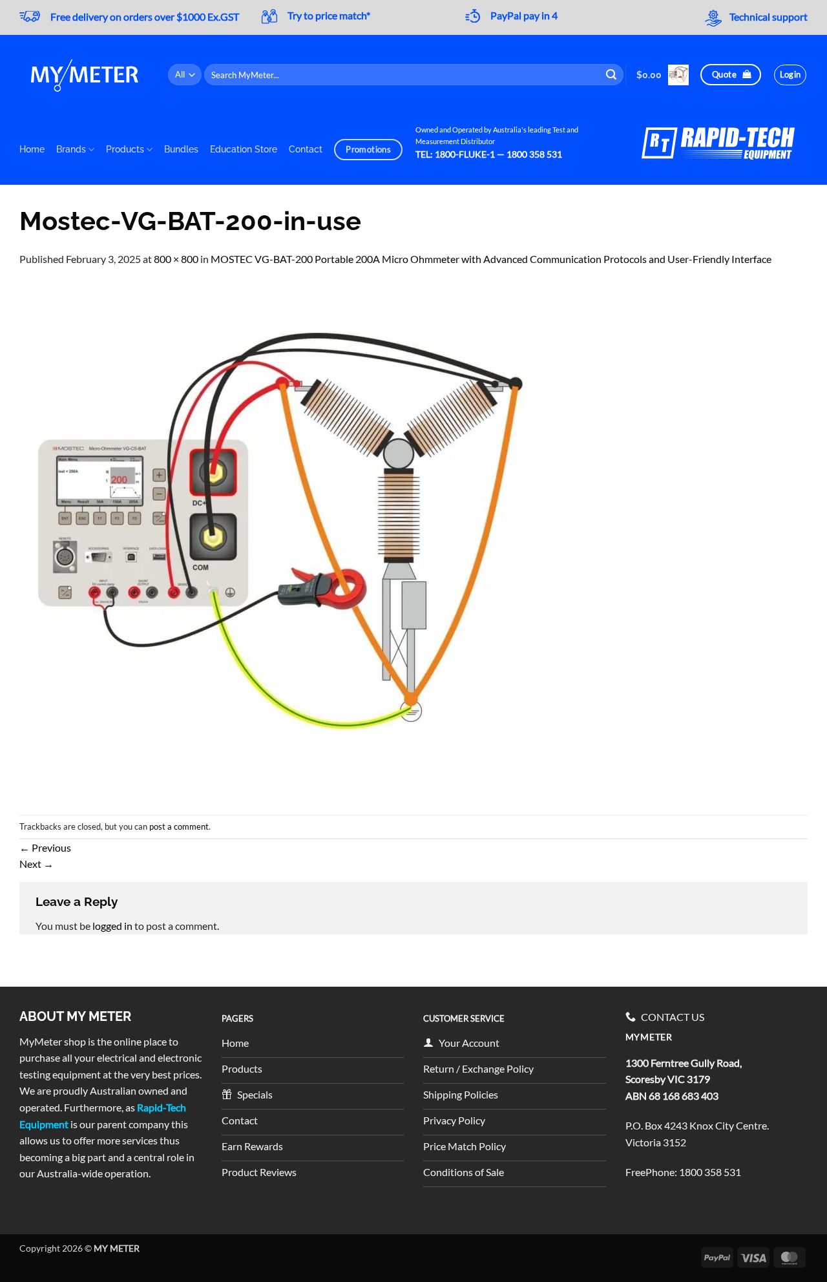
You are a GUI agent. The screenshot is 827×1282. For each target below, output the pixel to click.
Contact (305, 148)
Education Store (243, 148)
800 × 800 (176, 259)
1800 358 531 (710, 1172)
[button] (662, 75)
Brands (71, 148)
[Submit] (612, 75)
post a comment (179, 826)
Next (36, 863)
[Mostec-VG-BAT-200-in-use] (277, 539)
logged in (112, 925)
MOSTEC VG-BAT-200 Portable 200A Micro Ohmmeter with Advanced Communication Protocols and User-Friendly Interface (491, 259)
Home (32, 148)
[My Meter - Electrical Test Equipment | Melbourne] (84, 74)
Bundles (181, 148)
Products (125, 148)
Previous (45, 847)
